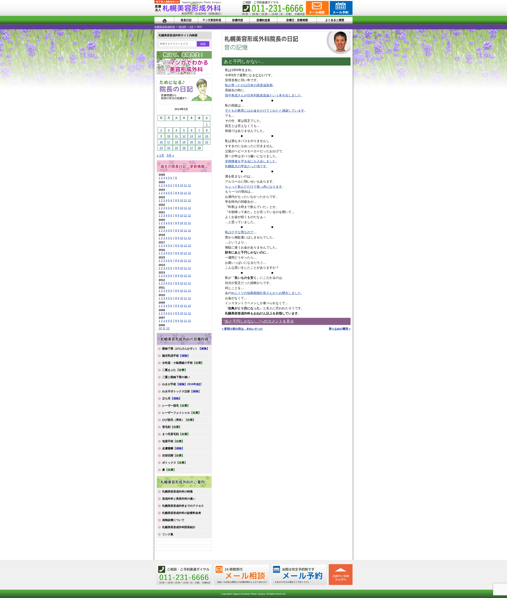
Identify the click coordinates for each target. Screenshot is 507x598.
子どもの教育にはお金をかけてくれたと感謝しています (264, 110)
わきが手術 (182, 384)
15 (206, 136)
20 (191, 142)
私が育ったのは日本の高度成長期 (249, 85)
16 (161, 142)
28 (199, 148)
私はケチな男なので (239, 232)
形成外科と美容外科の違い (178, 498)
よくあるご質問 (335, 20)
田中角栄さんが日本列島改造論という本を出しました (263, 95)
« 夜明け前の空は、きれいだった (242, 328)
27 (191, 148)
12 (184, 136)
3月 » (170, 155)
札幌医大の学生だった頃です (245, 166)
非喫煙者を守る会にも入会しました (250, 161)
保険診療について (173, 520)
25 (176, 148)
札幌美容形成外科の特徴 (177, 491)
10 (168, 136)
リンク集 (167, 534)
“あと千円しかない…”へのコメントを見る (259, 321)
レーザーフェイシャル (181, 412)
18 (176, 142)
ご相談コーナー (317, 8)
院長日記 (186, 20)
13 (191, 136)
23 (161, 148)
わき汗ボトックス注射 (181, 391)
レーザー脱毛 (176, 405)
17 (168, 142)
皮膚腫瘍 (173, 448)
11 (176, 136)
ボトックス (174, 462)
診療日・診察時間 (297, 20)
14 (199, 136)
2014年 (182, 26)
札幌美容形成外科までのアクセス (183, 505)
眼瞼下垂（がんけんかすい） (185, 348)
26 (184, 148)
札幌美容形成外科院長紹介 (178, 527)
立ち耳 (172, 398)
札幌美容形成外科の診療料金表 (181, 512)
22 (206, 142)
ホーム (164, 20)
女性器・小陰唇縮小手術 (183, 362)
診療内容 (237, 20)
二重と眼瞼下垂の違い (176, 377)
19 (184, 142)
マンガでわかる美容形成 (212, 20)
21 (199, 142)
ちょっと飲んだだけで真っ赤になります (253, 186)
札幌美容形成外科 (164, 26)
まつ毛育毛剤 (176, 434)
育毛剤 (172, 427)
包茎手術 (173, 441)
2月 (191, 26)
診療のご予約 (341, 8)
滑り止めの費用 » (340, 328)
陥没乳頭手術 (176, 355)
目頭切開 (173, 455)
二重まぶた (174, 369)
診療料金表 (263, 20)
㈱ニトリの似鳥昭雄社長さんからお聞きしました (266, 293)
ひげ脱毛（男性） (178, 419)
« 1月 (160, 155)
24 (168, 148)
